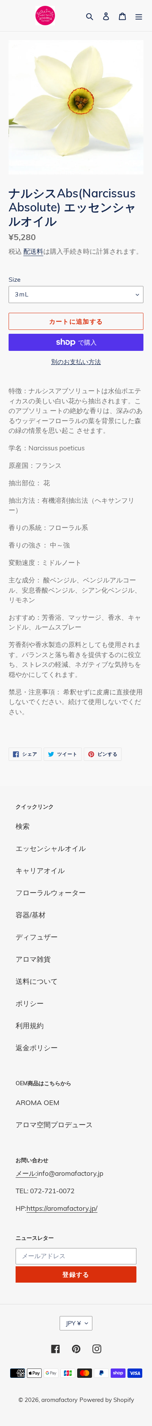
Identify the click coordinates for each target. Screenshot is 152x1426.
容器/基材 (31, 914)
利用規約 (30, 1025)
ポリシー (30, 1003)
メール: (26, 1173)
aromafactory (59, 1399)
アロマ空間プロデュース (54, 1124)
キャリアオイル (40, 870)
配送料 (33, 251)
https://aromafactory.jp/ (62, 1208)
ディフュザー (37, 937)
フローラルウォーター (51, 892)
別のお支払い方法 (76, 362)
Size (15, 279)
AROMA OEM (37, 1102)
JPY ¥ (73, 1323)
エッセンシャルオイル (51, 848)
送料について (37, 981)
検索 (23, 826)
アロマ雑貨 (33, 959)
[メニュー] (139, 16)
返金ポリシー (37, 1047)
